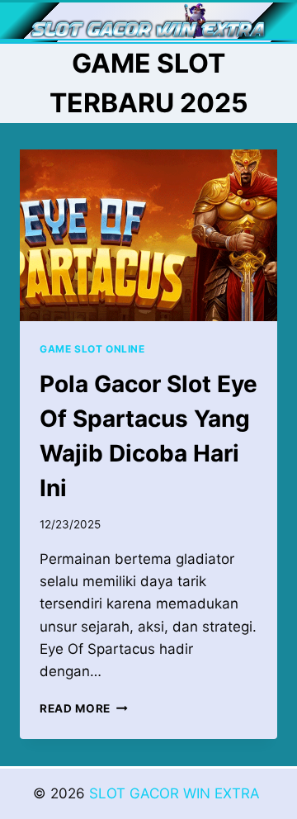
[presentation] (148, 235)
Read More (84, 708)
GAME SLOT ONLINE (92, 349)
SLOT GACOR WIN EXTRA (176, 793)
